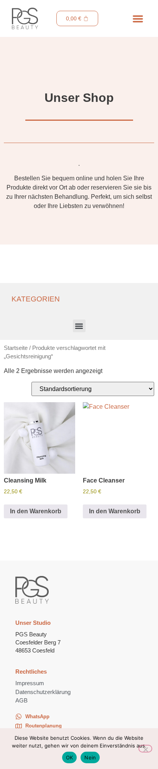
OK (69, 757)
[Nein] (145, 748)
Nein (90, 757)
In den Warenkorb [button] (35, 511)
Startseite (16, 348)
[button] (138, 18)
